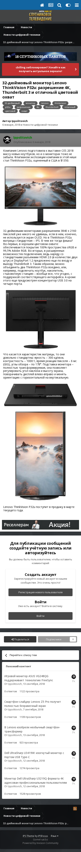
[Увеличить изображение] (40, 195)
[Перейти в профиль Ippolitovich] (7, 140)
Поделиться (21, 639)
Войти (40, 616)
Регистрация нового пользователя (40, 592)
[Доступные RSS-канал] (75, 808)
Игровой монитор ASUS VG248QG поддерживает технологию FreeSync (28, 678)
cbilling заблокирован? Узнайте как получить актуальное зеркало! (40, 69)
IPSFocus (43, 836)
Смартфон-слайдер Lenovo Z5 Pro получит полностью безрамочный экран (32, 704)
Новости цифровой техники (40, 124)
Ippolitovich (20, 121)
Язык (54, 836)
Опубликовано (31, 142)
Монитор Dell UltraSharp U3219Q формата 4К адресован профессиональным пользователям (35, 780)
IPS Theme (28, 836)
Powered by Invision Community (40, 843)
